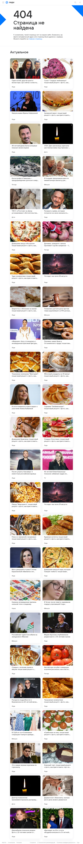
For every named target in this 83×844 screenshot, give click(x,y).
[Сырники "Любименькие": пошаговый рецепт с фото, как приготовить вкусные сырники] (58, 399)
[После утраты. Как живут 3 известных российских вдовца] (25, 465)
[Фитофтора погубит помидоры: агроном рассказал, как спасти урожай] (58, 660)
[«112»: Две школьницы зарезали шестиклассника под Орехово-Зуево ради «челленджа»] (58, 139)
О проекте (33, 842)
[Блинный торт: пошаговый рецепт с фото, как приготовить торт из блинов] (58, 758)
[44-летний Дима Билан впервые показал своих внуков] (25, 139)
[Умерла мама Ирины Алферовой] (25, 106)
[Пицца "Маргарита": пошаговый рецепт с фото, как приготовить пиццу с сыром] (25, 497)
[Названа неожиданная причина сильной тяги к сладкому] (25, 595)
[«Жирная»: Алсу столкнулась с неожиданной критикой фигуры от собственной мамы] (25, 334)
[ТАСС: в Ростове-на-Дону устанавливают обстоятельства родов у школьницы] (25, 204)
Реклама (19, 842)
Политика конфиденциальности (66, 842)
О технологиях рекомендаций (46, 842)
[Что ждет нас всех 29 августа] (58, 497)
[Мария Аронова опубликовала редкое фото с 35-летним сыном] (58, 628)
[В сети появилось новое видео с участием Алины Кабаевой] (25, 399)
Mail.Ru (4, 842)
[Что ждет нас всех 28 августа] (58, 269)
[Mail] (7, 2)
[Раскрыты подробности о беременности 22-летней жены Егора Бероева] (25, 693)
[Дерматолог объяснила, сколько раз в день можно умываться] (58, 791)
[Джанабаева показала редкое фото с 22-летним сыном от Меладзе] (25, 823)
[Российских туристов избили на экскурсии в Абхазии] (25, 628)
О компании (11, 842)
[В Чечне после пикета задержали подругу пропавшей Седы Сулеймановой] (58, 595)
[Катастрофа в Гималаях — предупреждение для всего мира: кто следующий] (25, 171)
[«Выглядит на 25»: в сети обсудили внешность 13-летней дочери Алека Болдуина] (58, 823)
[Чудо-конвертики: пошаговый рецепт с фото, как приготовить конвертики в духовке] (25, 269)
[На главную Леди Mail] (11, 2)
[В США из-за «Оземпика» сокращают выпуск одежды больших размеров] (25, 725)
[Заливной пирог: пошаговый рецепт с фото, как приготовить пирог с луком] (58, 106)
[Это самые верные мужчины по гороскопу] (25, 758)
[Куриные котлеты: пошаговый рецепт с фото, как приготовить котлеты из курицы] (58, 530)
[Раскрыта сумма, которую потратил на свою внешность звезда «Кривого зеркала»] (58, 204)
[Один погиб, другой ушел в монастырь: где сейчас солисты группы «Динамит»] (25, 73)
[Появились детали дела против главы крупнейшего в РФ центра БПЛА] (58, 302)
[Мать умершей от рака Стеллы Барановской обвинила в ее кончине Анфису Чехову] (25, 562)
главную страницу (35, 39)
